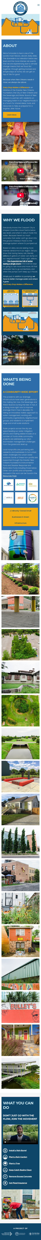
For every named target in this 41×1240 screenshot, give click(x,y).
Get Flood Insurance (18, 1183)
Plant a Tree (14, 1163)
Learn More (11, 115)
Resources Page (10, 476)
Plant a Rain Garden (18, 1157)
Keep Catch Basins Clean (20, 1170)
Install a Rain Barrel (17, 1150)
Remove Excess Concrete (20, 1176)
